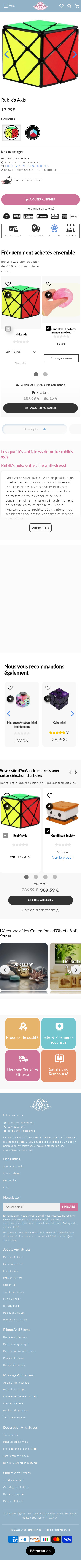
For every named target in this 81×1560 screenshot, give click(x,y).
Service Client (16, 1126)
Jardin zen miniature (16, 1455)
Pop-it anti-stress (14, 1312)
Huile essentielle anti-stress (20, 1396)
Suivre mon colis (13, 1166)
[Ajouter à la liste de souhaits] (10, 687)
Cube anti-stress (13, 1264)
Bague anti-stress (14, 1364)
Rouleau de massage (16, 1410)
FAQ (6, 1187)
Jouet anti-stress (13, 1291)
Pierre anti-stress (13, 1358)
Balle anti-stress (13, 1257)
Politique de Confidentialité (45, 1513)
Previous (6, 53)
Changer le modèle (63, 358)
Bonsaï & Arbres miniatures (20, 1462)
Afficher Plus (40, 528)
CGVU (53, 1517)
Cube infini (59, 722)
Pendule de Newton (15, 1441)
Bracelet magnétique (16, 1344)
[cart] (77, 5)
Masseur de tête (13, 1403)
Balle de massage (14, 1389)
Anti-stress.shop (31, 1529)
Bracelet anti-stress (15, 1337)
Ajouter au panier (43, 408)
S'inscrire (68, 1206)
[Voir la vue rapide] (10, 698)
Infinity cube (11, 1305)
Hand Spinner (11, 1298)
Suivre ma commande (21, 1122)
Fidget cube (10, 1270)
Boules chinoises (13, 1494)
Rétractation (40, 1551)
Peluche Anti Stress (15, 1319)
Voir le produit (62, 857)
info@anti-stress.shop (21, 1130)
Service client (11, 1173)
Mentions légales (14, 1513)
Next (75, 53)
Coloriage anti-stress (16, 1487)
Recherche (9, 1180)
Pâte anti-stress (12, 1277)
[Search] (69, 5)
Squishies (9, 1284)
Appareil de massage (16, 1382)
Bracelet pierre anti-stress (19, 1351)
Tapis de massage (14, 1417)
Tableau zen (10, 1434)
